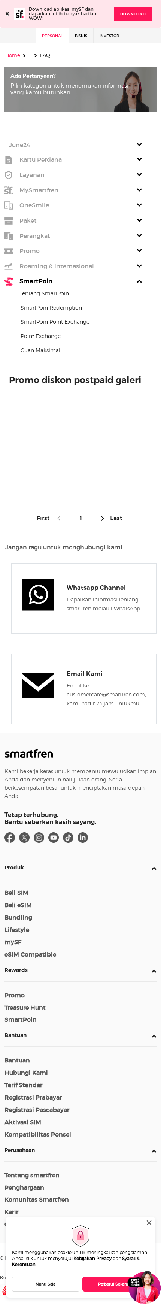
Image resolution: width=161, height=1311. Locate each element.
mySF (12, 942)
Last (115, 518)
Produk (14, 867)
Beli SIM (16, 892)
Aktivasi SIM (22, 1122)
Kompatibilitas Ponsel (37, 1134)
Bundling (18, 917)
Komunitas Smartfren (36, 1199)
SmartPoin (20, 1019)
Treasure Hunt (25, 1007)
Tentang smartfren (32, 1175)
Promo (14, 995)
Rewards (16, 970)
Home (12, 55)
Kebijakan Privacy (92, 1258)
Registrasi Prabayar (33, 1097)
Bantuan (15, 1035)
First (45, 518)
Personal (52, 35)
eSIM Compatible (30, 954)
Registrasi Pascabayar (36, 1109)
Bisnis (81, 35)
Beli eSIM (18, 905)
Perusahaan (19, 1150)
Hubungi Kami (26, 1072)
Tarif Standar (23, 1085)
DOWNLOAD (133, 14)
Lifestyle (16, 929)
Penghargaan (24, 1187)
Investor (109, 35)
